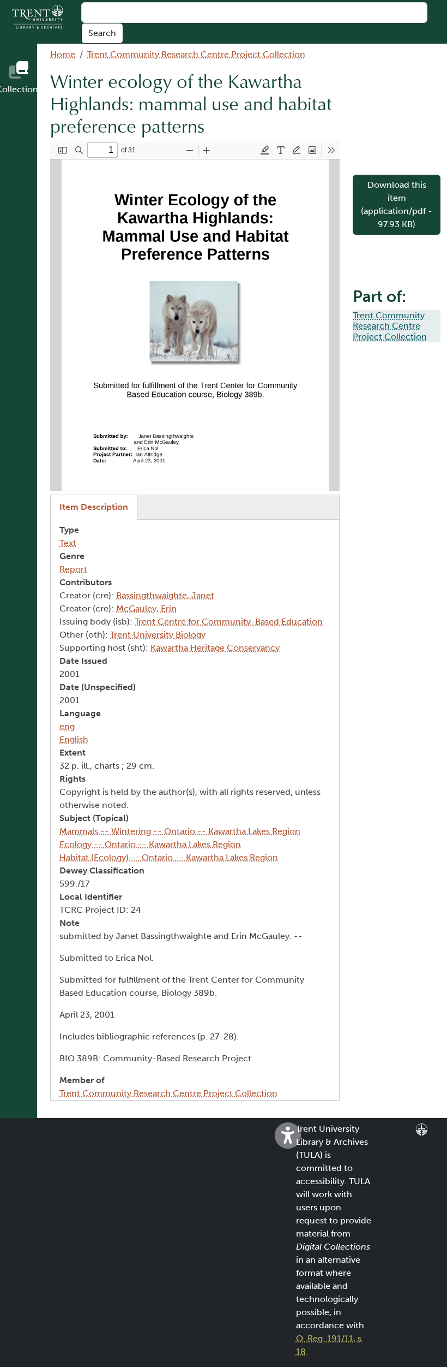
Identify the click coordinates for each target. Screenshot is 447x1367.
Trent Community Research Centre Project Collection (196, 54)
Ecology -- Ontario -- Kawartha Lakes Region (150, 844)
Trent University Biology (158, 634)
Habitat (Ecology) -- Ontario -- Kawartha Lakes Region (168, 857)
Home (62, 54)
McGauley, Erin (146, 608)
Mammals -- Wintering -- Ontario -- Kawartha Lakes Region (179, 831)
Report (73, 569)
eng (67, 726)
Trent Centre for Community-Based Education (229, 621)
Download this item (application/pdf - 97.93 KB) (396, 204)
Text (67, 543)
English (73, 739)
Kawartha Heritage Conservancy (215, 648)
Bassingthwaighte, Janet (165, 595)
